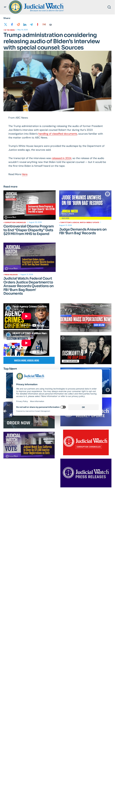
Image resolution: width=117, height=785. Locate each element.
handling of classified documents (57, 133)
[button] (5, 7)
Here (24, 174)
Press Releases (11, 274)
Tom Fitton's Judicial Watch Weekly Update (79, 222)
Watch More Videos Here (26, 360)
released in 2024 (61, 158)
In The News (9, 30)
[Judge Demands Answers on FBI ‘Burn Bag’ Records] (85, 205)
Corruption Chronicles (15, 222)
